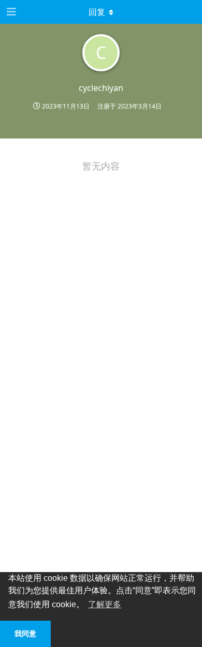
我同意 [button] (25, 633)
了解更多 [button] (104, 604)
